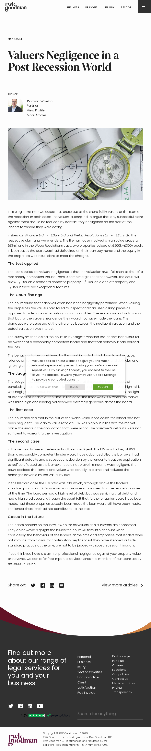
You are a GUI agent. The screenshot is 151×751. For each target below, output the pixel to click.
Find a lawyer (121, 656)
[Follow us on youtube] (40, 706)
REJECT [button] (75, 387)
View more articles (120, 585)
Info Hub (118, 661)
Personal (92, 7)
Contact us (120, 679)
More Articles (37, 115)
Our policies (120, 674)
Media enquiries (123, 683)
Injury (110, 7)
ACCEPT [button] (103, 387)
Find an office (88, 677)
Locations (119, 670)
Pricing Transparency (122, 690)
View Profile (36, 110)
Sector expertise (90, 672)
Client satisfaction (86, 685)
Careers (118, 665)
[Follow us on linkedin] (30, 706)
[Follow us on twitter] (11, 706)
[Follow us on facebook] (20, 706)
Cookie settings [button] (47, 387)
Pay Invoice (86, 693)
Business (72, 7)
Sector (126, 7)
